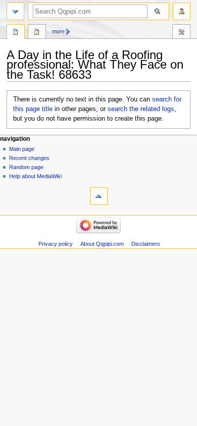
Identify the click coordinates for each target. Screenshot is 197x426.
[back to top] (99, 196)
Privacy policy (55, 244)
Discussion (36, 33)
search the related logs (141, 109)
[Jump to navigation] (15, 11)
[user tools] (181, 11)
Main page (21, 149)
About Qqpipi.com (102, 244)
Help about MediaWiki (35, 176)
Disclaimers (145, 244)
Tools (181, 33)
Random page (26, 167)
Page (15, 33)
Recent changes (29, 158)
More (58, 31)
